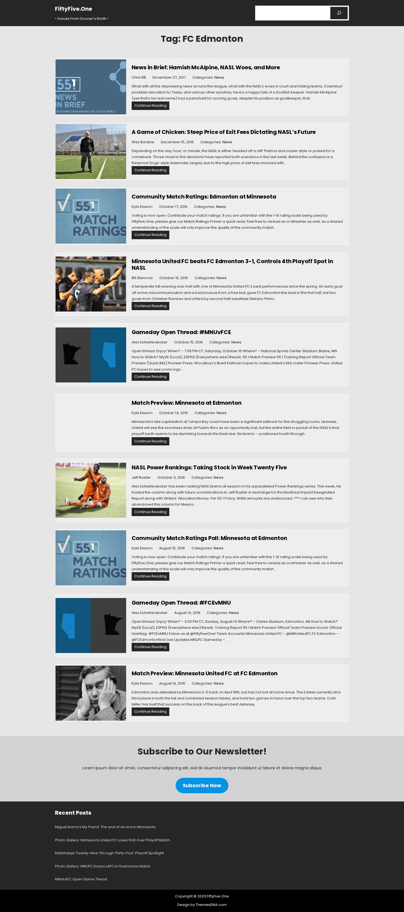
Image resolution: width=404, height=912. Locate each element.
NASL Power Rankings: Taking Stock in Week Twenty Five (209, 467)
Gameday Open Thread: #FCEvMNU (181, 602)
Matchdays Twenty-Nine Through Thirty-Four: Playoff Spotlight (109, 853)
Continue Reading (151, 106)
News (219, 77)
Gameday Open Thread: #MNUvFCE (181, 332)
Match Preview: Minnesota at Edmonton (187, 402)
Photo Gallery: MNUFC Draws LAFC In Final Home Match (102, 866)
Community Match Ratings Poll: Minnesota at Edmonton (209, 538)
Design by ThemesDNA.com (202, 904)
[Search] (339, 13)
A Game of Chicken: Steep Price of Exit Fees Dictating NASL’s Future (224, 132)
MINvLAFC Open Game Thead (81, 879)
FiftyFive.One (73, 9)
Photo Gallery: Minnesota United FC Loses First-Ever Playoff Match (112, 840)
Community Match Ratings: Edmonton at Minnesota (204, 196)
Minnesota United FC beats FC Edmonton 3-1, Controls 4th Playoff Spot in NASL (232, 264)
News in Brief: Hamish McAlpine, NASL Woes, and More (206, 67)
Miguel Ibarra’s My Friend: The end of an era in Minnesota (105, 827)
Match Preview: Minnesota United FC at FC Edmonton (205, 673)
